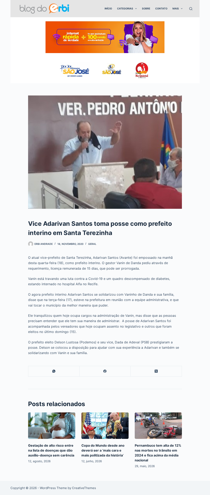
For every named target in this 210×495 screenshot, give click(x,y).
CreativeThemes (84, 488)
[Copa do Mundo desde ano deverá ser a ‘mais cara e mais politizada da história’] (105, 425)
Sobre (146, 8)
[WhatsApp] (54, 371)
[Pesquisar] (190, 8)
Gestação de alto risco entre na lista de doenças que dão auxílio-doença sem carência (51, 450)
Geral (92, 243)
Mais (175, 8)
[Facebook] (105, 371)
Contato (161, 8)
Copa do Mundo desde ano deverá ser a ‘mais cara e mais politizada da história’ (102, 450)
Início (108, 8)
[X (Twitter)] (156, 371)
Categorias (125, 8)
